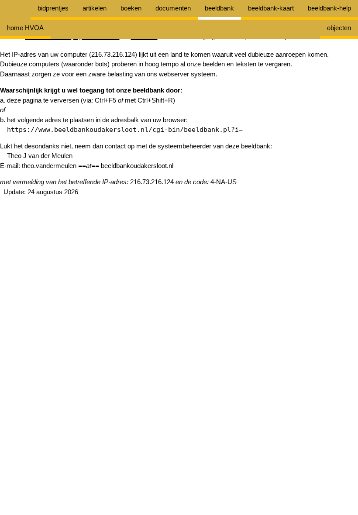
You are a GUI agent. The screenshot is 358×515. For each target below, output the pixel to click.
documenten (173, 8)
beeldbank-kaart (271, 8)
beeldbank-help (329, 8)
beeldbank (219, 8)
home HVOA (25, 27)
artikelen (95, 8)
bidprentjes (53, 8)
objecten (339, 27)
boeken (130, 8)
